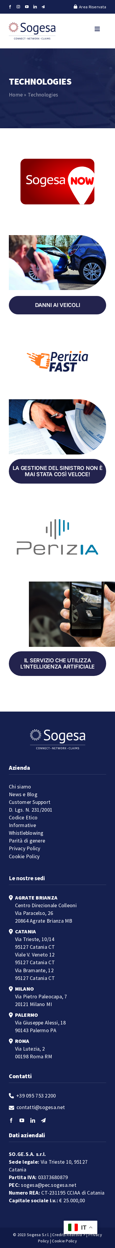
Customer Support (29, 802)
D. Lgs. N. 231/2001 (30, 809)
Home (16, 94)
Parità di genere (27, 840)
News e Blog (23, 794)
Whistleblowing (26, 832)
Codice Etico (23, 817)
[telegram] (43, 7)
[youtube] (27, 7)
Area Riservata (92, 6)
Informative (22, 825)
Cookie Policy (24, 856)
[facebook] (10, 7)
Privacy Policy (24, 848)
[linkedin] (35, 7)
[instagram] (18, 7)
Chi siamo (20, 786)
